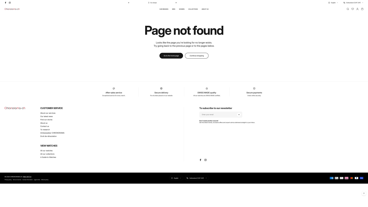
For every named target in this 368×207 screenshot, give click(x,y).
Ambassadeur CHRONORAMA (52, 133)
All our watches (46, 151)
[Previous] (129, 2)
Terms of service (17, 179)
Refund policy (44, 179)
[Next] (176, 2)
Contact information (27, 179)
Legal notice (37, 179)
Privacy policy (8, 179)
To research (45, 130)
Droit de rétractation (48, 136)
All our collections (47, 154)
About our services (47, 113)
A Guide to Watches (48, 157)
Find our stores (46, 120)
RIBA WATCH (27, 176)
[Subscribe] (239, 115)
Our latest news (46, 116)
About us (43, 123)
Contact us (44, 126)
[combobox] (333, 2)
